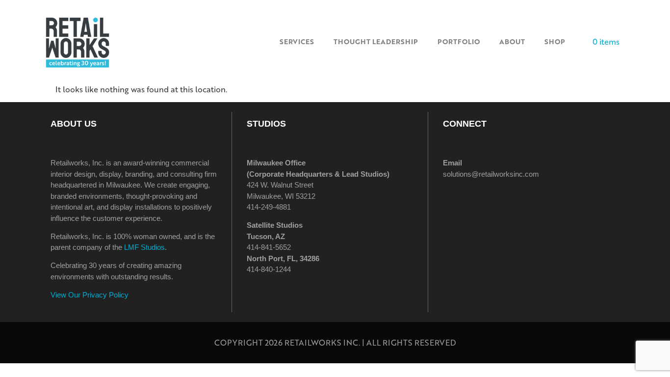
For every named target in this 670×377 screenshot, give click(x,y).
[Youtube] (563, 201)
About (512, 41)
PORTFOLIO (459, 41)
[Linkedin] (509, 201)
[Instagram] (482, 201)
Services (297, 41)
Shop (554, 41)
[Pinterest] (536, 201)
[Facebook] (455, 201)
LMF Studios (144, 247)
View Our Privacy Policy (90, 295)
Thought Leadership (376, 41)
